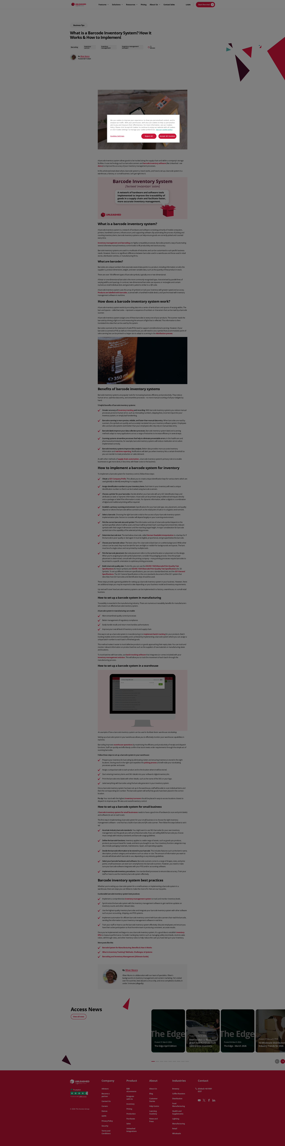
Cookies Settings (117, 136)
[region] (143, 129)
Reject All (149, 136)
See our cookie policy (164, 130)
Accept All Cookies (167, 136)
